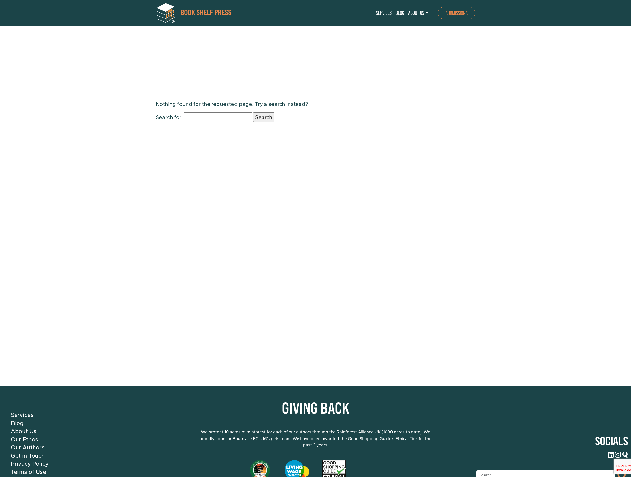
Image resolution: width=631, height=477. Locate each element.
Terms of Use (28, 471)
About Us (23, 431)
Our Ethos (24, 439)
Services (22, 414)
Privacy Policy (30, 463)
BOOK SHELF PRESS (206, 12)
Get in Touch (28, 455)
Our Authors (28, 447)
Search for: (169, 117)
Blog (17, 423)
